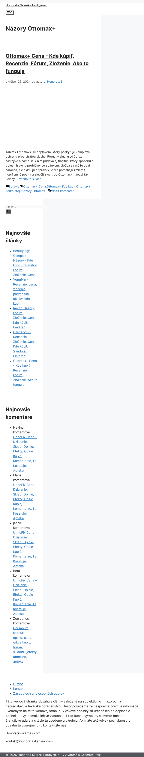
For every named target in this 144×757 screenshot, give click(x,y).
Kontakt (19, 688)
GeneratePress (91, 755)
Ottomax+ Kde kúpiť (61, 186)
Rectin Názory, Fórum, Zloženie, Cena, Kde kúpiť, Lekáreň (25, 317)
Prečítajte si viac (29, 179)
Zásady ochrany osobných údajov (38, 693)
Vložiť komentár (62, 191)
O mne (18, 684)
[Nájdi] (8, 211)
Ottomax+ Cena (34, 186)
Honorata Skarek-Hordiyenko (26, 5)
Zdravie (14, 186)
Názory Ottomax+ (34, 191)
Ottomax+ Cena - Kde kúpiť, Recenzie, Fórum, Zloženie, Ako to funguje (47, 63)
